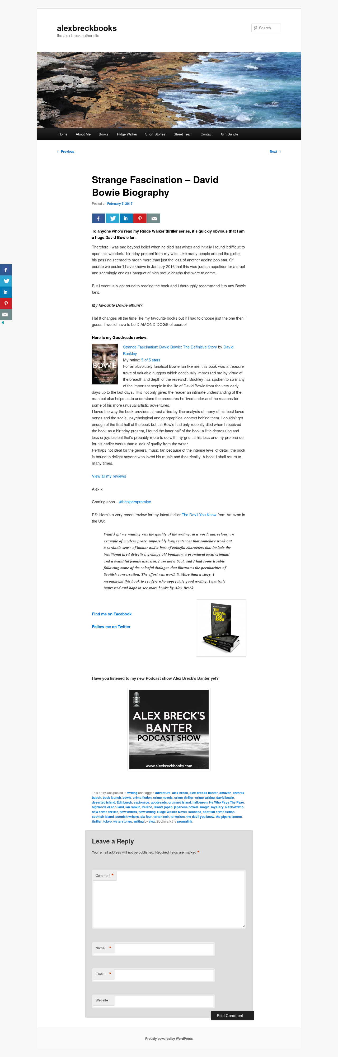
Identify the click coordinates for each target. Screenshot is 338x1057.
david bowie (225, 797)
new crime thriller (105, 811)
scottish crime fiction (218, 811)
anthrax (239, 792)
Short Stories (155, 134)
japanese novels (186, 807)
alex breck (180, 792)
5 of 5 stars (151, 359)
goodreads (159, 802)
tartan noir (161, 816)
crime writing (205, 797)
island (158, 807)
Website (102, 999)
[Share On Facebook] (98, 218)
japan (168, 807)
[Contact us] (153, 218)
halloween (200, 802)
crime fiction (142, 797)
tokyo (107, 821)
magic (204, 807)
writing (132, 792)
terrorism (178, 816)
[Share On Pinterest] (140, 218)
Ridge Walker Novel (172, 811)
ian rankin (132, 807)
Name (103, 948)
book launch (112, 797)
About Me (83, 134)
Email (103, 974)
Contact (207, 134)
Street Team (183, 134)
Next (275, 151)
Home (62, 134)
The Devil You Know (199, 514)
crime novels (163, 797)
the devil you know (200, 816)
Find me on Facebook (112, 614)
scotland (194, 811)
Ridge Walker (127, 134)
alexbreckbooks (87, 27)
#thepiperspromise (135, 501)
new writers (128, 811)
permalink (184, 821)
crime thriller (184, 797)
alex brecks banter (204, 792)
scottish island (103, 816)
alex (152, 821)
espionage (141, 802)
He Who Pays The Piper (226, 802)
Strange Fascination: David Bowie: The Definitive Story (170, 347)
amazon (225, 792)
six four (146, 816)
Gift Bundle (229, 134)
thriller (97, 821)
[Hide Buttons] (2, 323)
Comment (105, 875)
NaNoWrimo (234, 807)
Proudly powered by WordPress (169, 1038)
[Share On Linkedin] (126, 218)
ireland (147, 807)
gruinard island (179, 802)
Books (104, 134)
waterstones (122, 821)
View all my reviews (109, 476)
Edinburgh (124, 802)
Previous (65, 151)
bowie (127, 797)
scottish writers (127, 816)
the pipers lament (229, 816)
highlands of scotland (108, 807)
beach (96, 797)
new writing (147, 811)
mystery (217, 807)
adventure (163, 792)
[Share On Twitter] (112, 218)
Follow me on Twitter (111, 626)
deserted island (103, 802)
